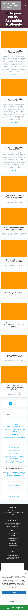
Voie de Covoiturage (14, 447)
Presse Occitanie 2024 (14, 485)
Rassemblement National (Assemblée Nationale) (14, 196)
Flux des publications (13, 555)
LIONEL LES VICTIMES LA (10, 5)
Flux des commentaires (13, 557)
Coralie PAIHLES (13, 535)
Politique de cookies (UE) (13, 524)
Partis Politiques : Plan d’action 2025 (14, 148)
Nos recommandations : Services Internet (14, 437)
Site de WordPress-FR (12, 558)
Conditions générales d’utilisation (13, 523)
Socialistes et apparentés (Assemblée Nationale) (14, 228)
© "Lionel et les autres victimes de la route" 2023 (13, 513)
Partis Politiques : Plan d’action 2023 (14, 100)
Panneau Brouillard (14, 450)
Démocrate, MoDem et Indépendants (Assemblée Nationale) (14, 324)
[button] (25, 573)
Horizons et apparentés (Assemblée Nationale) (14, 356)
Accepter (14, 592)
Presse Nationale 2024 (15, 484)
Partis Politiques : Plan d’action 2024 (14, 52)
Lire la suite (14, 74)
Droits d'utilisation (12, 511)
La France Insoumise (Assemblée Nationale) (14, 261)
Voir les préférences (14, 601)
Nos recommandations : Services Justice (15, 436)
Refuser (14, 597)
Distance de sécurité (14, 453)
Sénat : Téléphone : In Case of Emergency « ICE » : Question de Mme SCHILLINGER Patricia (14, 473)
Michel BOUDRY (13, 540)
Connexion (13, 554)
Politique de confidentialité (13, 526)
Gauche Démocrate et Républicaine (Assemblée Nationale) (14, 387)
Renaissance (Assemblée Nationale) (14, 293)
